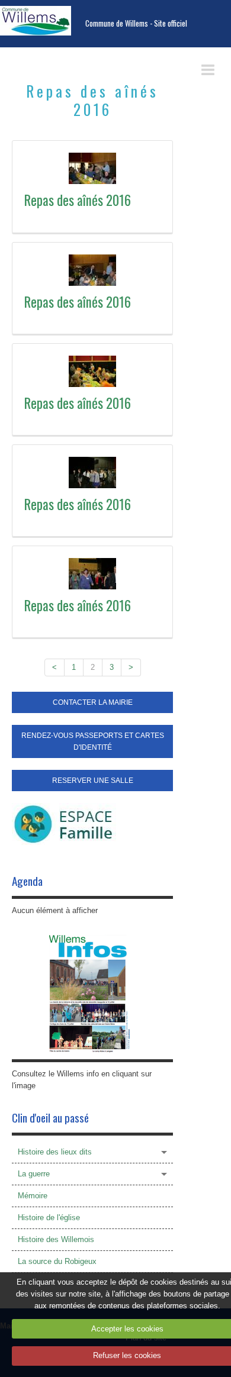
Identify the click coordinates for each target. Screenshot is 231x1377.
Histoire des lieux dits (55, 1151)
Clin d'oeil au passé (50, 1117)
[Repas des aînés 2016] (92, 168)
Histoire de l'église (49, 1217)
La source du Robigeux (57, 1261)
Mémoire (32, 1195)
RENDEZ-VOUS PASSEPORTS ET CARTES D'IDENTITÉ (92, 741)
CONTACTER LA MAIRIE (93, 702)
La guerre (34, 1173)
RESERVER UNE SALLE (92, 780)
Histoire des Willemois (56, 1239)
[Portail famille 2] (64, 823)
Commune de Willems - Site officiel (136, 23)
